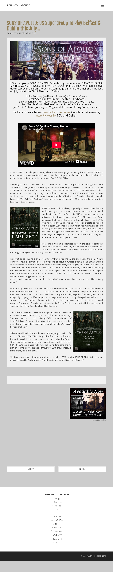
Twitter (58, 542)
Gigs (58, 509)
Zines (57, 512)
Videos (58, 505)
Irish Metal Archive (56, 494)
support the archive (99, 420)
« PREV (31, 469)
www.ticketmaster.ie (55, 112)
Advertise (58, 531)
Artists (57, 498)
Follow (56, 534)
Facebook (57, 539)
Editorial (56, 519)
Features (58, 527)
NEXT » (82, 469)
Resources (57, 516)
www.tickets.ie (46, 115)
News (57, 524)
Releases (58, 502)
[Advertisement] (56, 447)
